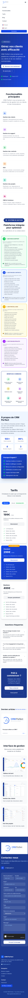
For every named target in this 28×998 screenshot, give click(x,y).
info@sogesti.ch (9, 868)
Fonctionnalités (6, 10)
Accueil (4, 7)
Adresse (6, 899)
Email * (5, 881)
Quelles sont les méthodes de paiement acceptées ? (11, 656)
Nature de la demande (9, 911)
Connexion (14, 31)
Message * (6, 922)
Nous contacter (14, 688)
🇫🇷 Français (5, 25)
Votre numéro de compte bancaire (12, 893)
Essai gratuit (14, 692)
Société (17, 875)
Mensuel (6, 503)
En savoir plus (7, 71)
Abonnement (14, 524)
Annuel (18, 503)
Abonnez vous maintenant (12, 66)
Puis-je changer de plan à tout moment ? (11, 631)
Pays (5, 905)
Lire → (24, 733)
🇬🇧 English (4, 28)
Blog (3, 17)
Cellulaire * (6, 887)
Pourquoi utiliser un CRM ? (10, 729)
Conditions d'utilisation (6, 973)
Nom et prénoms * (8, 875)
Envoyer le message (14, 942)
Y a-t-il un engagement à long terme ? (13, 644)
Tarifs (3, 14)
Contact (4, 21)
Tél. (16, 887)
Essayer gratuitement (14, 597)
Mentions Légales (5, 971)
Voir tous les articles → (21, 709)
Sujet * (5, 916)
